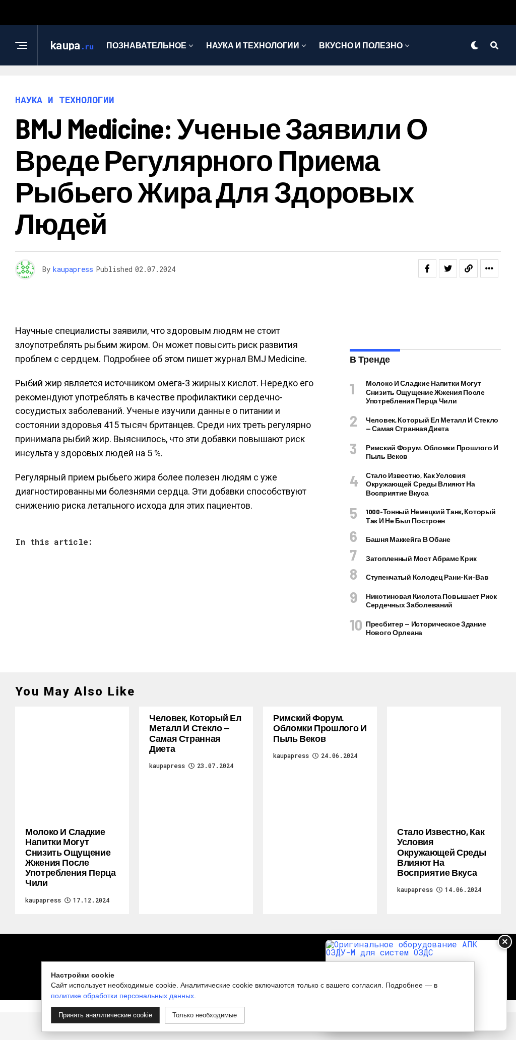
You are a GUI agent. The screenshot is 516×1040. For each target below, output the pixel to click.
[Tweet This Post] (448, 268)
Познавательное (146, 45)
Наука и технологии (252, 45)
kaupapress (73, 269)
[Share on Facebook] (427, 268)
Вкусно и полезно (361, 45)
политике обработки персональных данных (122, 996)
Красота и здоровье (254, 86)
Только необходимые (204, 1015)
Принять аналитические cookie (105, 1015)
